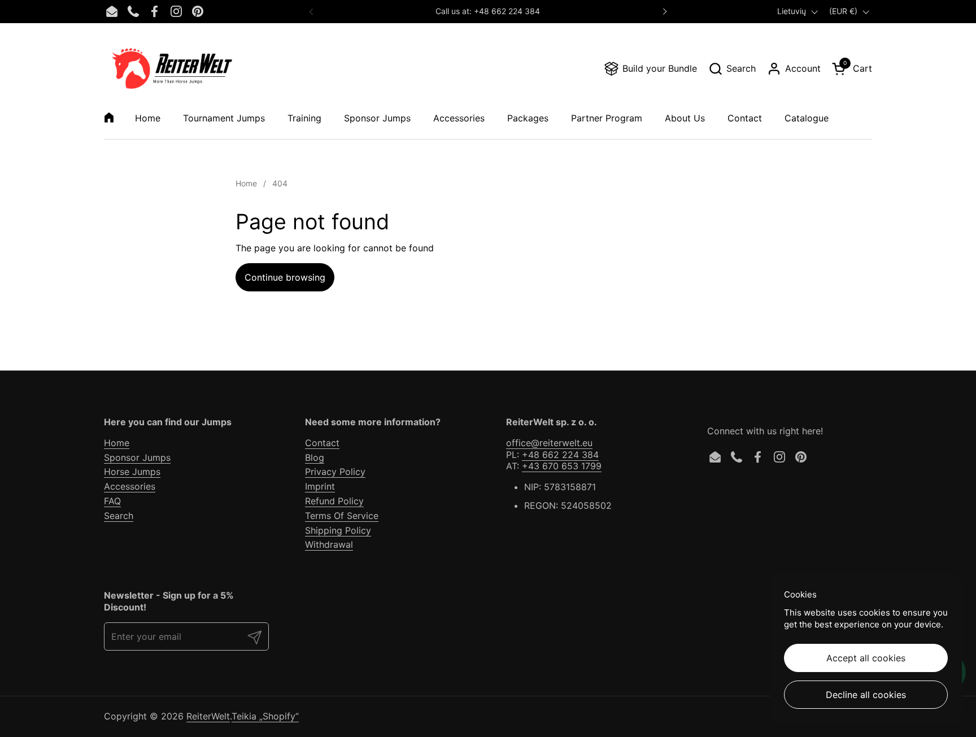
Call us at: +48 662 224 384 (487, 11)
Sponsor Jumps (137, 457)
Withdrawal (329, 544)
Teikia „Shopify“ (265, 716)
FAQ (112, 501)
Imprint (320, 486)
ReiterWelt (208, 716)
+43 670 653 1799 (562, 466)
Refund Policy (334, 501)
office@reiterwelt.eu (549, 442)
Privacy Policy (335, 471)
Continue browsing (285, 277)
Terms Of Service (341, 515)
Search (118, 515)
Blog (314, 457)
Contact (322, 442)
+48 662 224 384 (560, 454)
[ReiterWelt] (172, 68)
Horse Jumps (132, 471)
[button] (732, 69)
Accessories (129, 486)
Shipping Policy (338, 530)
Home (116, 442)
